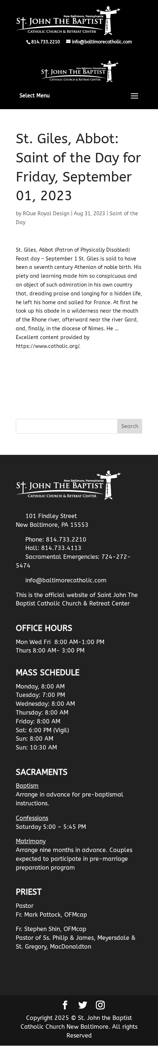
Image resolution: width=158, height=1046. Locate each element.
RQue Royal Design (46, 214)
